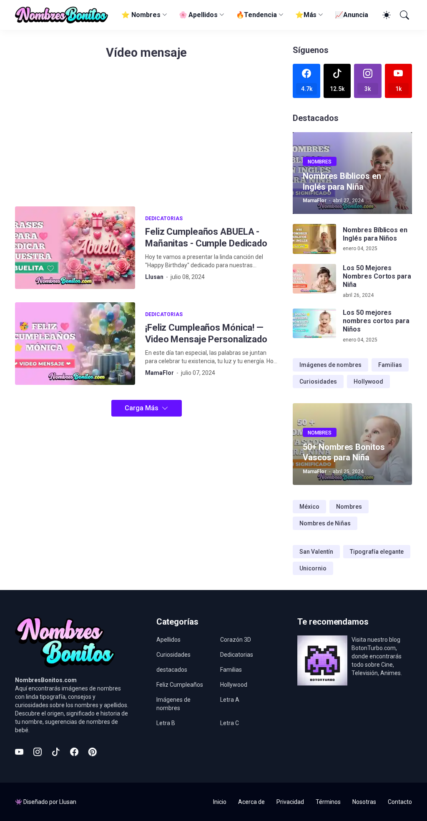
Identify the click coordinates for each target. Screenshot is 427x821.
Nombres (349, 506)
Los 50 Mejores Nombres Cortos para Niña (377, 276)
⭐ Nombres (140, 15)
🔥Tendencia (256, 15)
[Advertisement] (146, 137)
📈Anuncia (351, 15)
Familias (390, 365)
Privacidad (290, 801)
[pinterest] (92, 752)
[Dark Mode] (385, 15)
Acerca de (251, 801)
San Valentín (316, 551)
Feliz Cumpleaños (179, 684)
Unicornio (313, 568)
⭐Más (306, 15)
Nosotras (364, 801)
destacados (171, 669)
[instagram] (37, 752)
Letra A (229, 699)
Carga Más (141, 408)
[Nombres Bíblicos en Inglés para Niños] (314, 239)
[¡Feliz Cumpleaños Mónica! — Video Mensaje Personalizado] (75, 343)
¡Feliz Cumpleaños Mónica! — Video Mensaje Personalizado (206, 333)
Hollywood (368, 381)
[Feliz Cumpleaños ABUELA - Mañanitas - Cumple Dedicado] (75, 247)
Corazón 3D (235, 639)
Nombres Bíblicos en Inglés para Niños (375, 234)
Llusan (67, 801)
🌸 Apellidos (198, 15)
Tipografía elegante (377, 551)
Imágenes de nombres (330, 365)
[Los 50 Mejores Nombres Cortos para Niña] (314, 279)
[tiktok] (56, 752)
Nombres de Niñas (325, 523)
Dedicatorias (236, 654)
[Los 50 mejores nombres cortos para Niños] (314, 324)
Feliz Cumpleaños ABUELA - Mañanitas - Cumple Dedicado (206, 237)
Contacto (400, 801)
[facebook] (74, 752)
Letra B (165, 723)
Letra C (229, 723)
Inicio (219, 801)
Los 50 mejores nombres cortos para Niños (376, 321)
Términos (328, 801)
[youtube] (19, 752)
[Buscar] (403, 15)
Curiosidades (318, 381)
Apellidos (168, 639)
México (309, 506)
